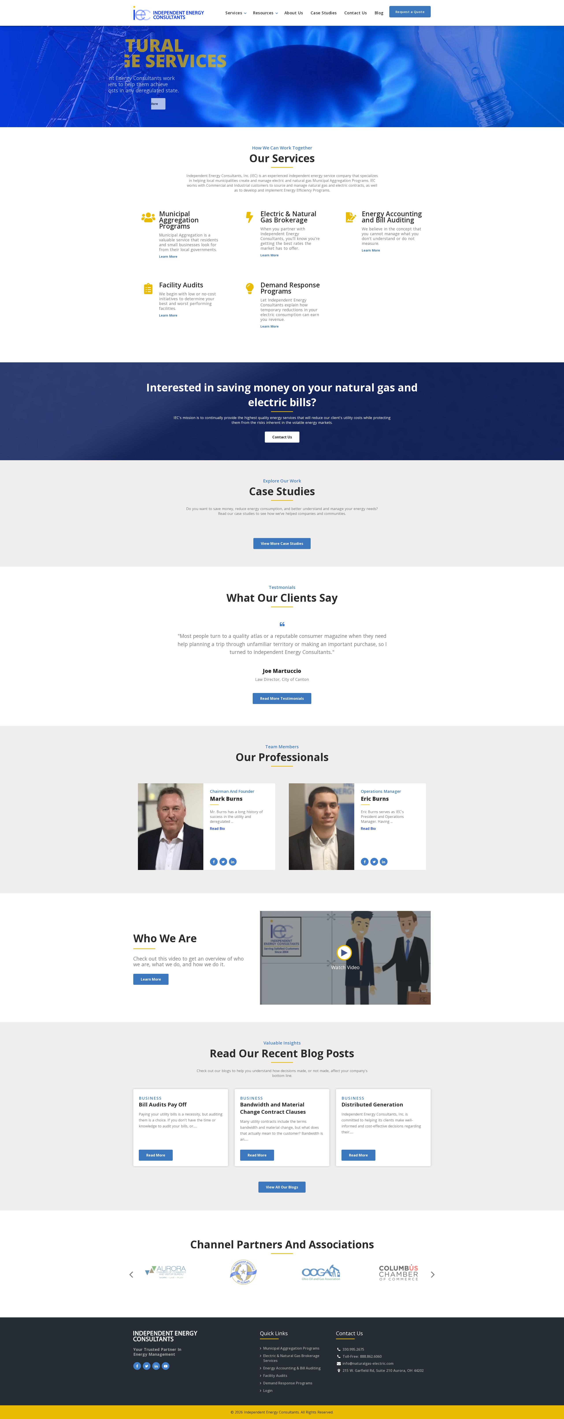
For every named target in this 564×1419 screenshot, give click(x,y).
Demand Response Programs (287, 1383)
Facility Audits (275, 1375)
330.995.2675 (353, 1349)
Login (268, 1390)
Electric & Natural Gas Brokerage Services (291, 1358)
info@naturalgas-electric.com (368, 1363)
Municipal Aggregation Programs (291, 1348)
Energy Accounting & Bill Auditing (292, 1368)
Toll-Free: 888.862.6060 (362, 1356)
